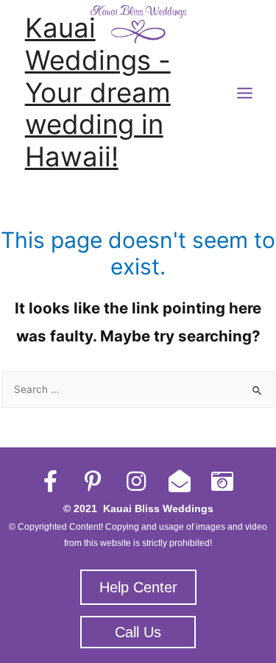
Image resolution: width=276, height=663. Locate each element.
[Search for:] (138, 389)
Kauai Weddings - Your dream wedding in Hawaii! (98, 92)
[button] (138, 587)
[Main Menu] (245, 93)
